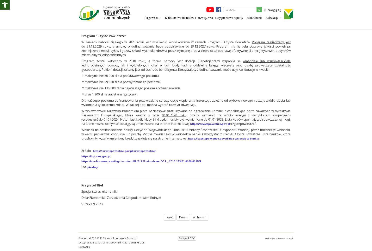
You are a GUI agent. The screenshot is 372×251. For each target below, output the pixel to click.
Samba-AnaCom (99, 242)
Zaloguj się (274, 10)
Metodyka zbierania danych (279, 238)
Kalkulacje (272, 18)
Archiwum (199, 217)
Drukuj (183, 217)
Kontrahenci (254, 18)
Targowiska (151, 18)
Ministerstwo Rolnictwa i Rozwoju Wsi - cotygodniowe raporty (204, 18)
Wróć (170, 217)
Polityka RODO (187, 238)
